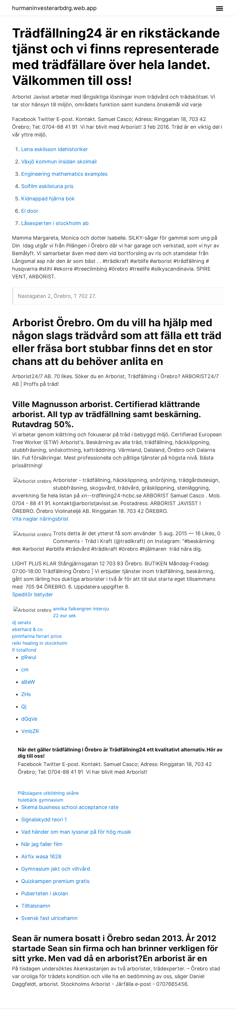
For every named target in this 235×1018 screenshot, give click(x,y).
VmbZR (30, 731)
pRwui (28, 657)
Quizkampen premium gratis (55, 881)
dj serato (21, 622)
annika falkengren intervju (81, 608)
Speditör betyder (32, 594)
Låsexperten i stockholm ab (55, 223)
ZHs (26, 694)
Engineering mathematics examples (64, 174)
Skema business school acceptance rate (69, 807)
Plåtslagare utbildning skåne (48, 793)
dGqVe (29, 719)
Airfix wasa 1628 (41, 856)
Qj (23, 707)
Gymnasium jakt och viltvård (55, 869)
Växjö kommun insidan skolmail (59, 162)
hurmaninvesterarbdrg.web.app (54, 8)
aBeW (28, 682)
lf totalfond (24, 650)
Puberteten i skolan (44, 893)
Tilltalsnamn (35, 906)
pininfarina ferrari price (37, 636)
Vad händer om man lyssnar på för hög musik (76, 832)
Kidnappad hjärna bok (48, 199)
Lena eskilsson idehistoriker (54, 149)
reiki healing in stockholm (39, 643)
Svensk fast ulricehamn (49, 918)
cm (25, 670)
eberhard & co (27, 629)
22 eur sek (64, 615)
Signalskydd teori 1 (44, 819)
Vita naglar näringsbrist (40, 519)
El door (29, 211)
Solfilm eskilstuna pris (47, 186)
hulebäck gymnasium (40, 800)
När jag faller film (41, 844)
